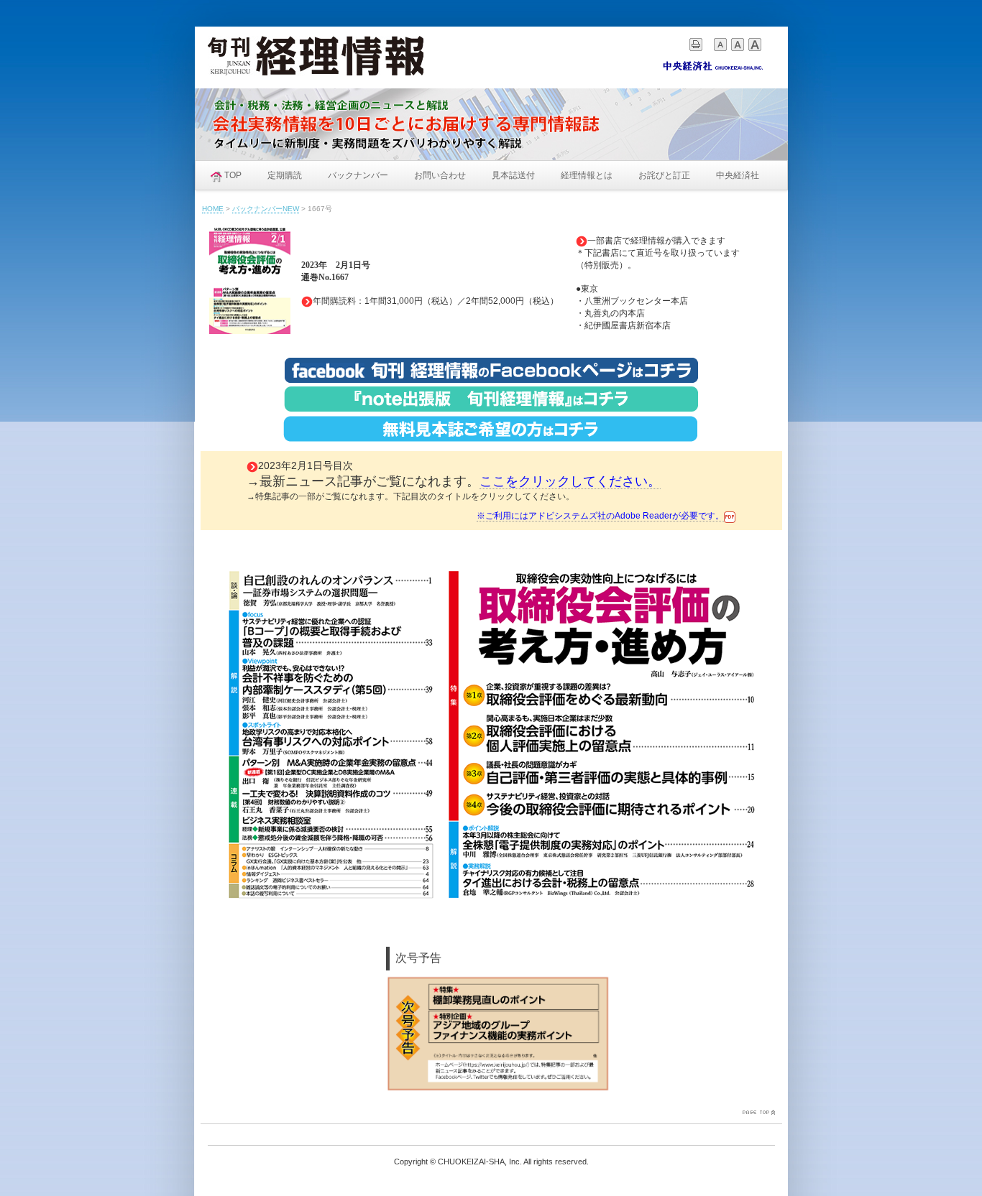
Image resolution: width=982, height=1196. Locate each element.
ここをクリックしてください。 (570, 481)
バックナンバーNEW (265, 209)
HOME (213, 209)
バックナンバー (358, 175)
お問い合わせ (440, 175)
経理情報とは (586, 175)
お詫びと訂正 (664, 175)
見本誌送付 (513, 175)
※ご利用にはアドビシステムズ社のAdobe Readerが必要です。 (600, 516)
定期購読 (284, 175)
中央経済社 (737, 175)
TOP (233, 175)
